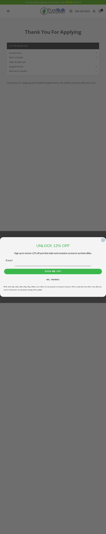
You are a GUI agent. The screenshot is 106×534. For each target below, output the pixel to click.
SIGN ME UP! (53, 271)
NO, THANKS (53, 280)
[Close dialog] (103, 240)
